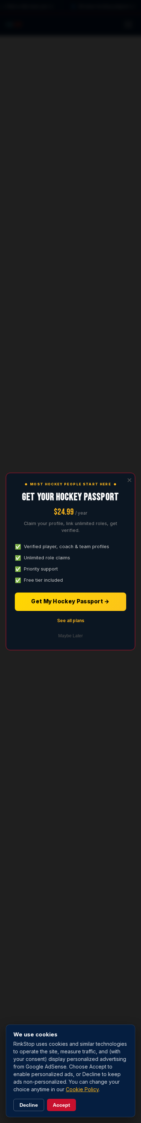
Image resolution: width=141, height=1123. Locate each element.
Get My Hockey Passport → (70, 601)
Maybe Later (70, 635)
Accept (61, 1105)
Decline (29, 1105)
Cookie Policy (82, 1089)
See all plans (70, 620)
